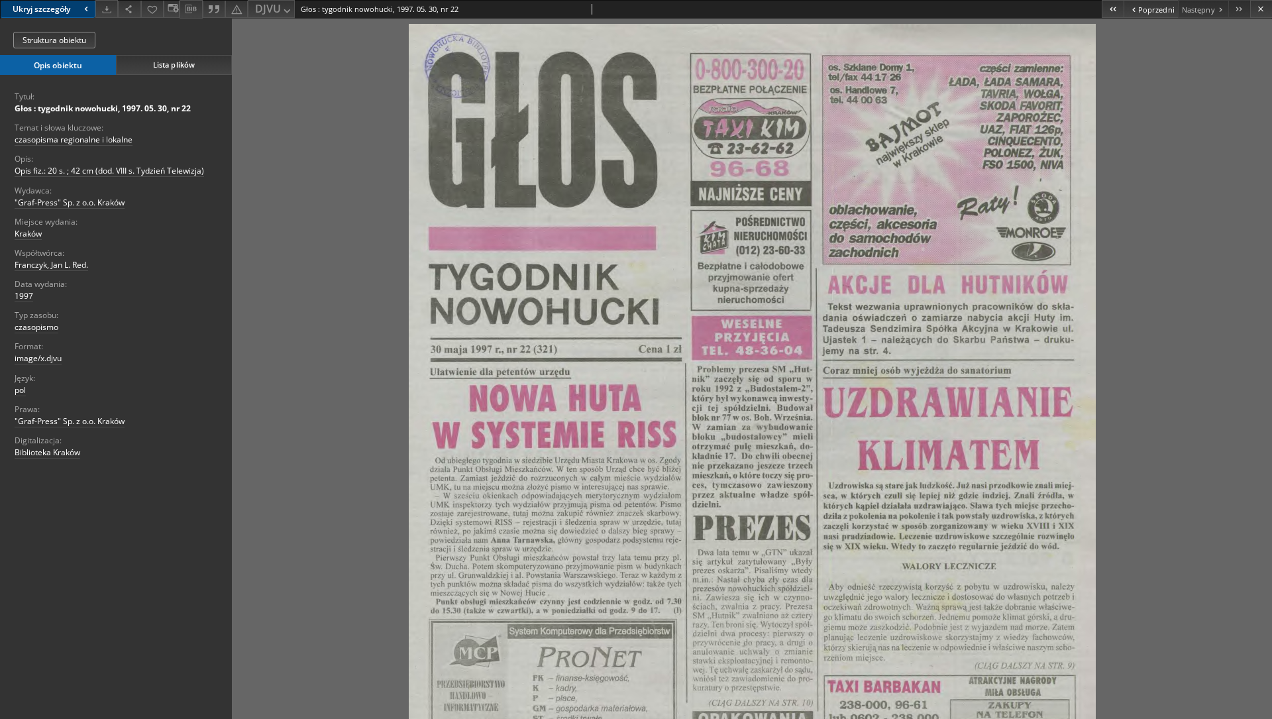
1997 (24, 296)
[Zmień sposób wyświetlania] (172, 9)
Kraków (28, 233)
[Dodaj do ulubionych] (152, 9)
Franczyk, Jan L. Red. (51, 264)
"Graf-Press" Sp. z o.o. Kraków (70, 202)
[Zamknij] (1261, 9)
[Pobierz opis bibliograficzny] (191, 9)
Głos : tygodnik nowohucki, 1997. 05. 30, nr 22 (103, 108)
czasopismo (36, 327)
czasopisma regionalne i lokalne (73, 139)
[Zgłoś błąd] (236, 9)
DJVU (268, 8)
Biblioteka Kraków (47, 452)
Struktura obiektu (54, 40)
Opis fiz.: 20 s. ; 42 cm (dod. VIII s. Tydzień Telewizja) (109, 170)
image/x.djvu (38, 358)
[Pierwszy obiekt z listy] (1113, 9)
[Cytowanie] (214, 9)
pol (20, 390)
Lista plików (174, 65)
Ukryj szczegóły (41, 9)
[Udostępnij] (129, 9)
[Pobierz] (106, 9)
